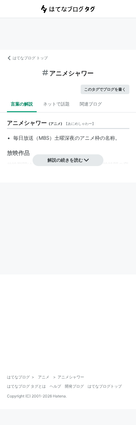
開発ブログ (74, 386)
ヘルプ (55, 386)
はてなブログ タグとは (26, 386)
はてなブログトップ (105, 386)
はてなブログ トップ (30, 57)
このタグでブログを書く (105, 89)
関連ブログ (91, 103)
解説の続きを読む (65, 160)
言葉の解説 (22, 103)
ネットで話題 (56, 103)
